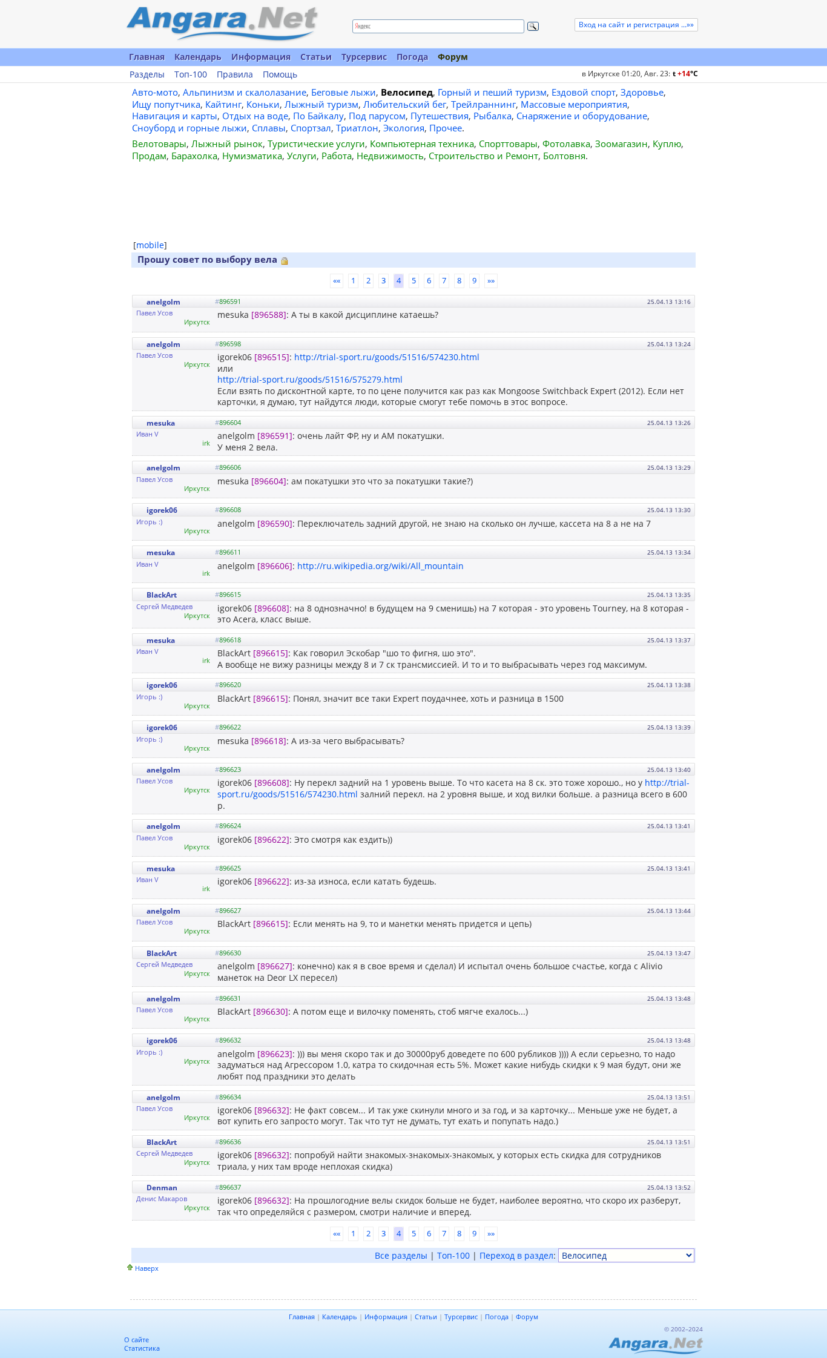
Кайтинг (223, 104)
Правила (235, 74)
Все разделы (401, 1255)
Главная (147, 56)
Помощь (280, 74)
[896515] (271, 357)
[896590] (274, 523)
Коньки (263, 104)
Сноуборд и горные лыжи (189, 128)
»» (491, 280)
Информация (261, 56)
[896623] (274, 1054)
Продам (149, 156)
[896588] (268, 314)
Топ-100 (190, 74)
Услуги (302, 156)
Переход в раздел (516, 1255)
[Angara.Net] (221, 24)
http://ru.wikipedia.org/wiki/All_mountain (380, 566)
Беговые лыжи (343, 92)
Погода (412, 56)
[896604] (268, 481)
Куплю (667, 143)
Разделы (147, 74)
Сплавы (269, 128)
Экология (403, 128)
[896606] (274, 566)
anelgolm (163, 302)
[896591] (274, 435)
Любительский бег (404, 104)
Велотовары (159, 143)
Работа (336, 156)
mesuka (161, 423)
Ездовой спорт (584, 92)
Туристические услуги (316, 143)
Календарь (198, 56)
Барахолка (194, 156)
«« (336, 280)
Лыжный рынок (227, 143)
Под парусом (377, 116)
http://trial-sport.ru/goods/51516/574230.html (386, 357)
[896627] (274, 966)
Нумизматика (252, 156)
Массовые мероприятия (574, 104)
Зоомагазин (621, 143)
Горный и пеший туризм (492, 92)
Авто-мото (155, 92)
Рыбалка (492, 116)
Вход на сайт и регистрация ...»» (636, 24)
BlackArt (162, 595)
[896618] (268, 741)
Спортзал (311, 128)
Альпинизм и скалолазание (244, 92)
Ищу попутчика (166, 104)
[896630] (270, 1011)
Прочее (445, 128)
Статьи (316, 56)
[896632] (271, 1110)
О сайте (136, 1339)
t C (685, 73)
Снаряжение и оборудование (581, 116)
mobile (150, 245)
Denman (162, 1187)
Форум (453, 56)
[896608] (271, 608)
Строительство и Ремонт (483, 156)
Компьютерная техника (422, 143)
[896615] (270, 653)
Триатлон (357, 128)
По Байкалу (318, 116)
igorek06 (162, 510)
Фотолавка (566, 143)
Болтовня (564, 156)
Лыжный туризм (321, 104)
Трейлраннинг (483, 104)
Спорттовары (508, 143)
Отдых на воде (255, 116)
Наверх (147, 1268)
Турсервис (364, 56)
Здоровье (642, 92)
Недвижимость (390, 156)
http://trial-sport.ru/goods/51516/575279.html (310, 379)
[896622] (271, 839)
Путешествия (439, 116)
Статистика (142, 1348)
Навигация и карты (174, 116)
